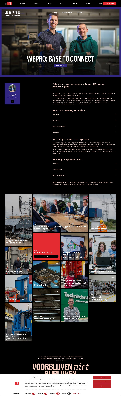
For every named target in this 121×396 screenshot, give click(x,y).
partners (38, 385)
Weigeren (102, 386)
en (101, 3)
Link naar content (9, 194)
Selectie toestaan (102, 381)
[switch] (45, 393)
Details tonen (76, 393)
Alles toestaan (102, 377)
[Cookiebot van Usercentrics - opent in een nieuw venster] (16, 393)
